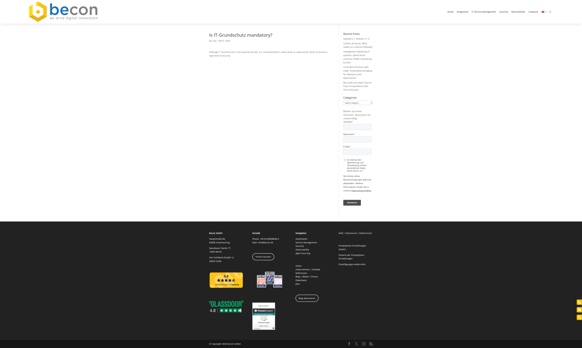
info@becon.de (265, 242)
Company (533, 11)
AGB (341, 233)
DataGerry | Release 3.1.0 (356, 38)
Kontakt (316, 269)
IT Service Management (484, 11)
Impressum (351, 233)
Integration (462, 11)
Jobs (298, 283)
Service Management (306, 242)
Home (450, 11)
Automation (301, 238)
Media (305, 276)
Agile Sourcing (303, 253)
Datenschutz (365, 233)
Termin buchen (263, 256)
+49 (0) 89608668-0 (269, 238)
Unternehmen (303, 269)
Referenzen (301, 273)
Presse (314, 276)
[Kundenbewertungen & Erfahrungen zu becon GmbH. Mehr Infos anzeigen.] (263, 329)
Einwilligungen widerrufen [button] (352, 264)
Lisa (214, 40)
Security (503, 11)
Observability (518, 11)
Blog (298, 276)
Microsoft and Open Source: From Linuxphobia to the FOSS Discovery (357, 86)
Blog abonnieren (307, 298)
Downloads (301, 280)
